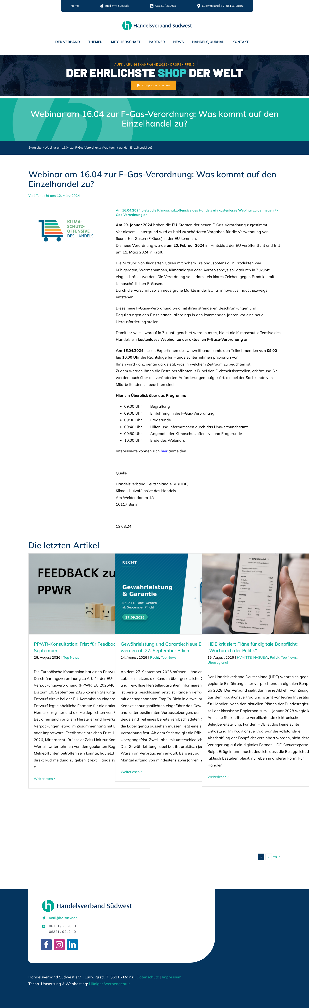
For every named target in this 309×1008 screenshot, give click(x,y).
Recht (154, 657)
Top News (71, 657)
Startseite (35, 147)
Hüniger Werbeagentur (109, 983)
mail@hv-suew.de (63, 918)
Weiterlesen (43, 779)
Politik (274, 657)
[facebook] (46, 944)
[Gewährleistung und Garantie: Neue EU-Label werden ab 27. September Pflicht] (176, 594)
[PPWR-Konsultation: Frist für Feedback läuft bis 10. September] (89, 594)
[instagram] (59, 944)
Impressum (171, 977)
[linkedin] (72, 944)
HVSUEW (260, 657)
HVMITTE (244, 657)
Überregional (217, 662)
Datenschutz (148, 977)
